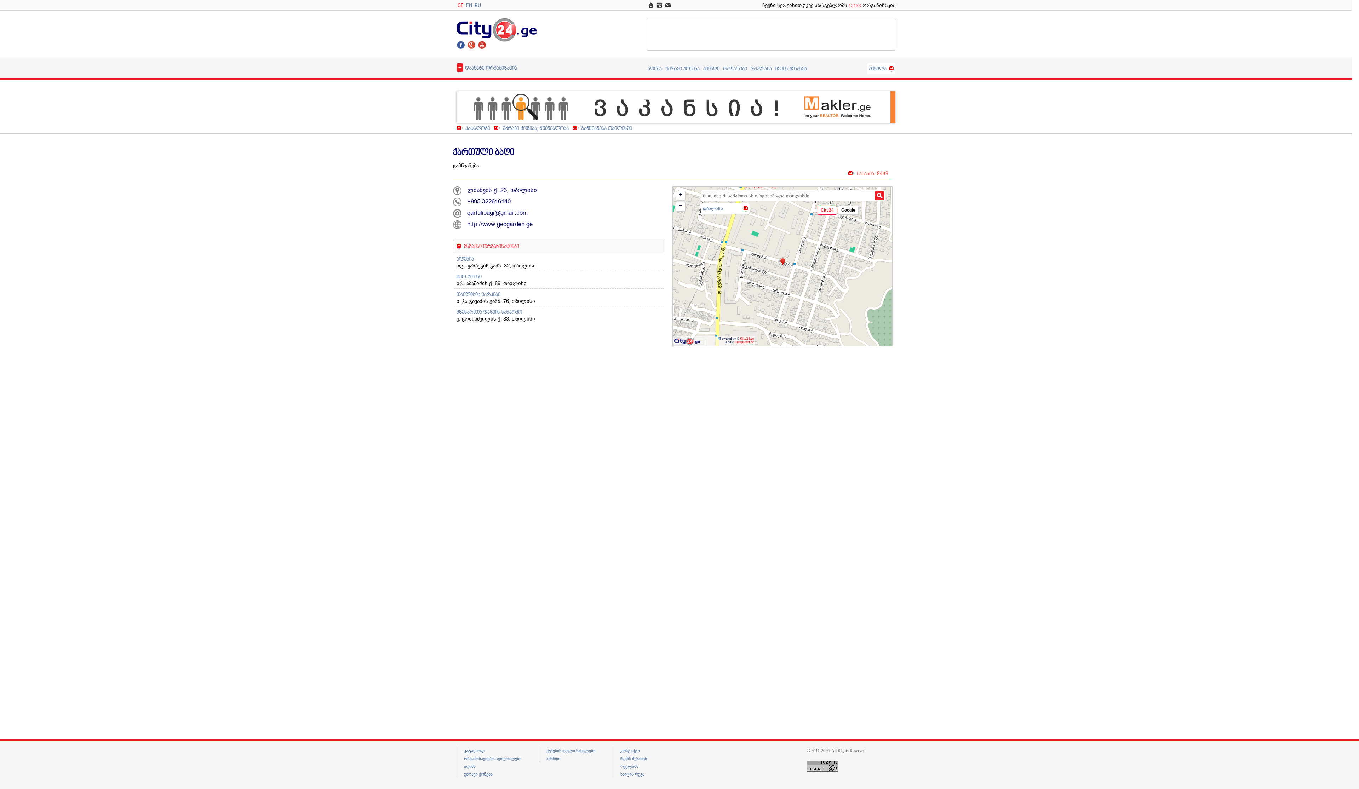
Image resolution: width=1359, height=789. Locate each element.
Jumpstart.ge (744, 342)
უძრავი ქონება (682, 68)
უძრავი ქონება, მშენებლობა (536, 128)
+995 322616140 (489, 201)
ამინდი (711, 68)
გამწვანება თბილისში (606, 128)
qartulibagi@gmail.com (497, 212)
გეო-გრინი (469, 276)
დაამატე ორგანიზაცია (487, 67)
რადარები (735, 68)
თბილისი (713, 208)
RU (478, 5)
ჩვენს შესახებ (791, 68)
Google (848, 210)
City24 (827, 210)
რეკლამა (761, 68)
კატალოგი (477, 128)
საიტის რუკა (632, 774)
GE (461, 5)
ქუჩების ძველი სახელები (570, 750)
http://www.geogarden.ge (500, 224)
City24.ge (747, 338)
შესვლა (878, 68)
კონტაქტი (630, 750)
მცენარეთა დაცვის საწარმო (489, 312)
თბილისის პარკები (478, 294)
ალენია (465, 258)
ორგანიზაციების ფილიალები (492, 758)
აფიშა (655, 68)
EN (469, 5)
